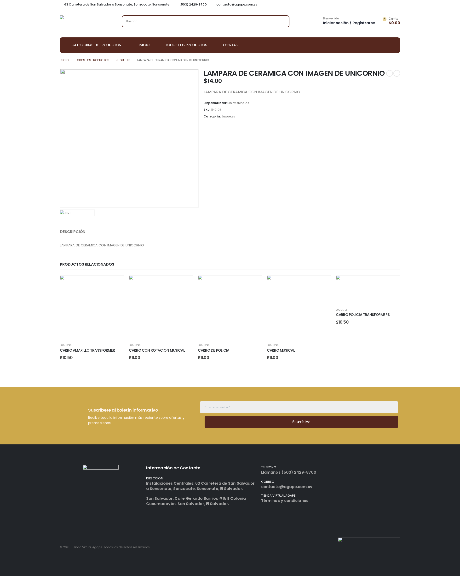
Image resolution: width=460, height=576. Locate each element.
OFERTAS (230, 44)
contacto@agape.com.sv (286, 486)
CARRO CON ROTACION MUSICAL (157, 350)
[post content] (92, 307)
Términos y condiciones (284, 500)
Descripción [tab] (72, 231)
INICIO (144, 44)
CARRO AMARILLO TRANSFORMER (87, 350)
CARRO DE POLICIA (213, 350)
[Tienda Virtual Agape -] (84, 22)
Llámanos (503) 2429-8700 (288, 472)
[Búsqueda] (282, 21)
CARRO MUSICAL (281, 350)
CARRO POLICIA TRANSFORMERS (363, 314)
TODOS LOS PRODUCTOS (186, 44)
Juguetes (228, 116)
